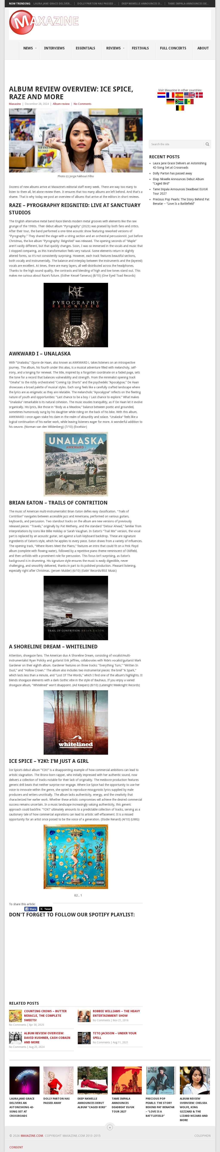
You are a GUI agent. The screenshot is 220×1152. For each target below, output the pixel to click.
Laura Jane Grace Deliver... (53, 3)
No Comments (82, 103)
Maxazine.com (32, 1135)
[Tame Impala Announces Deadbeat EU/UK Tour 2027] (127, 1080)
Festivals (140, 48)
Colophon (202, 1135)
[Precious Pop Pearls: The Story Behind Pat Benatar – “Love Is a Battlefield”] (161, 1080)
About (203, 48)
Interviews (54, 48)
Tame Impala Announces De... (188, 3)
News (28, 48)
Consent (16, 1147)
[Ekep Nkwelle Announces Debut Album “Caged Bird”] (93, 1080)
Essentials (85, 48)
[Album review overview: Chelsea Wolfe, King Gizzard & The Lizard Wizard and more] (195, 1080)
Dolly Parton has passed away (172, 173)
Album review (61, 103)
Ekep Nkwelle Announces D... (142, 3)
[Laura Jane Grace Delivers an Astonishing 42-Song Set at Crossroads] (24, 1080)
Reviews (113, 48)
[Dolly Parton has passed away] (58, 1080)
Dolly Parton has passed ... (96, 3)
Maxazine (15, 103)
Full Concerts (173, 48)
